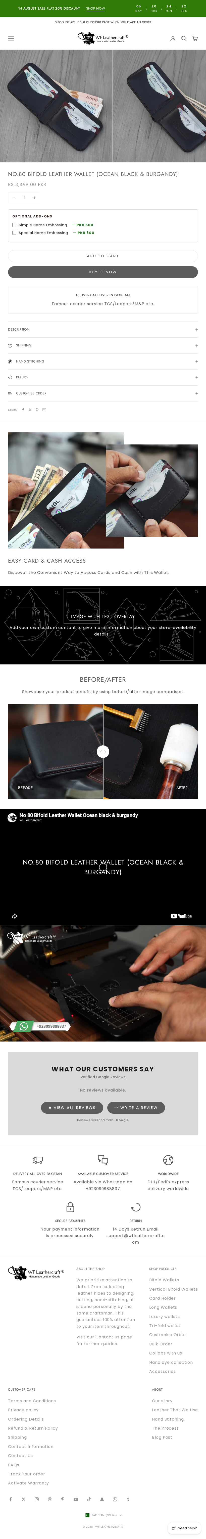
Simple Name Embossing (56, 225)
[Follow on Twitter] (23, 1499)
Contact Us (20, 1456)
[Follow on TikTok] (88, 1499)
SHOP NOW (95, 8)
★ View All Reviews (72, 1107)
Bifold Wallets (164, 1280)
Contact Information (31, 1447)
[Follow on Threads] (49, 1499)
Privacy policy (23, 1410)
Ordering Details (26, 1419)
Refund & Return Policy (33, 1428)
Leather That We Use (175, 1410)
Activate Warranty (28, 1483)
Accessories (162, 1371)
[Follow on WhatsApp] (115, 1499)
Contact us (108, 1337)
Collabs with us (165, 1353)
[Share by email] (44, 410)
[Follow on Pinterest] (62, 1499)
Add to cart (103, 255)
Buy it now (103, 272)
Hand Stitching (168, 1419)
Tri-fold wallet (165, 1326)
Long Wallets (163, 1307)
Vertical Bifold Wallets (173, 1289)
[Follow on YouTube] (75, 1499)
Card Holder (162, 1298)
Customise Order (167, 1335)
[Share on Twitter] (30, 410)
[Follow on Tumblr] (128, 1499)
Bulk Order (161, 1344)
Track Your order (26, 1474)
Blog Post (162, 1437)
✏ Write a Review (136, 1107)
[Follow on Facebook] (10, 1499)
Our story (162, 1401)
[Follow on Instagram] (36, 1499)
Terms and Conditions (32, 1401)
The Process (165, 1428)
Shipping (17, 1437)
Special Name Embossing (56, 232)
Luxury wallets (164, 1317)
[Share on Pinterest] (37, 410)
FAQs (13, 1465)
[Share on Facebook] (23, 410)
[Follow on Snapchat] (102, 1499)
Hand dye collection (171, 1362)
